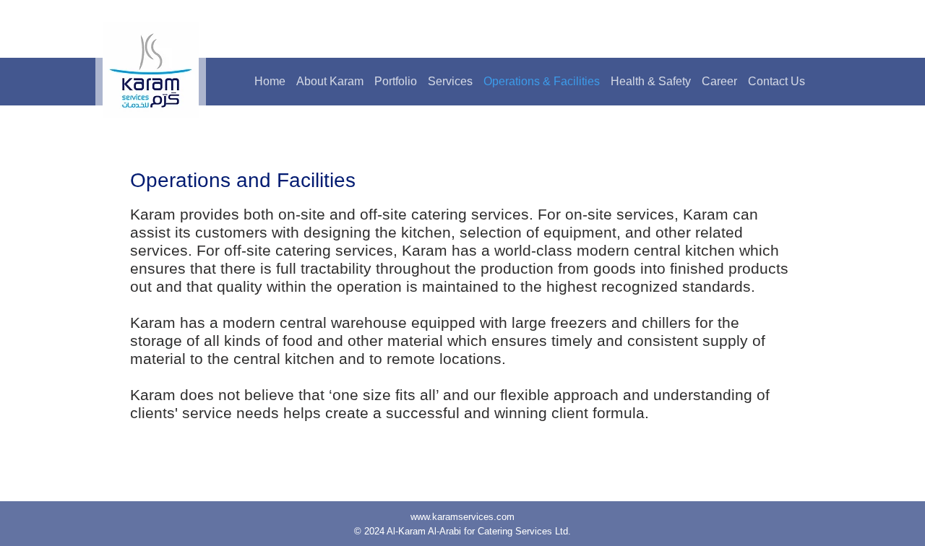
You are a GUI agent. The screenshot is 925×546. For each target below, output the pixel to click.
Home (269, 81)
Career (719, 81)
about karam (329, 81)
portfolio (395, 81)
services (450, 81)
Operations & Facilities (541, 81)
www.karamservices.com (462, 516)
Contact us (776, 81)
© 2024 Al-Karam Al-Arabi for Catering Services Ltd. (462, 531)
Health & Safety (651, 81)
